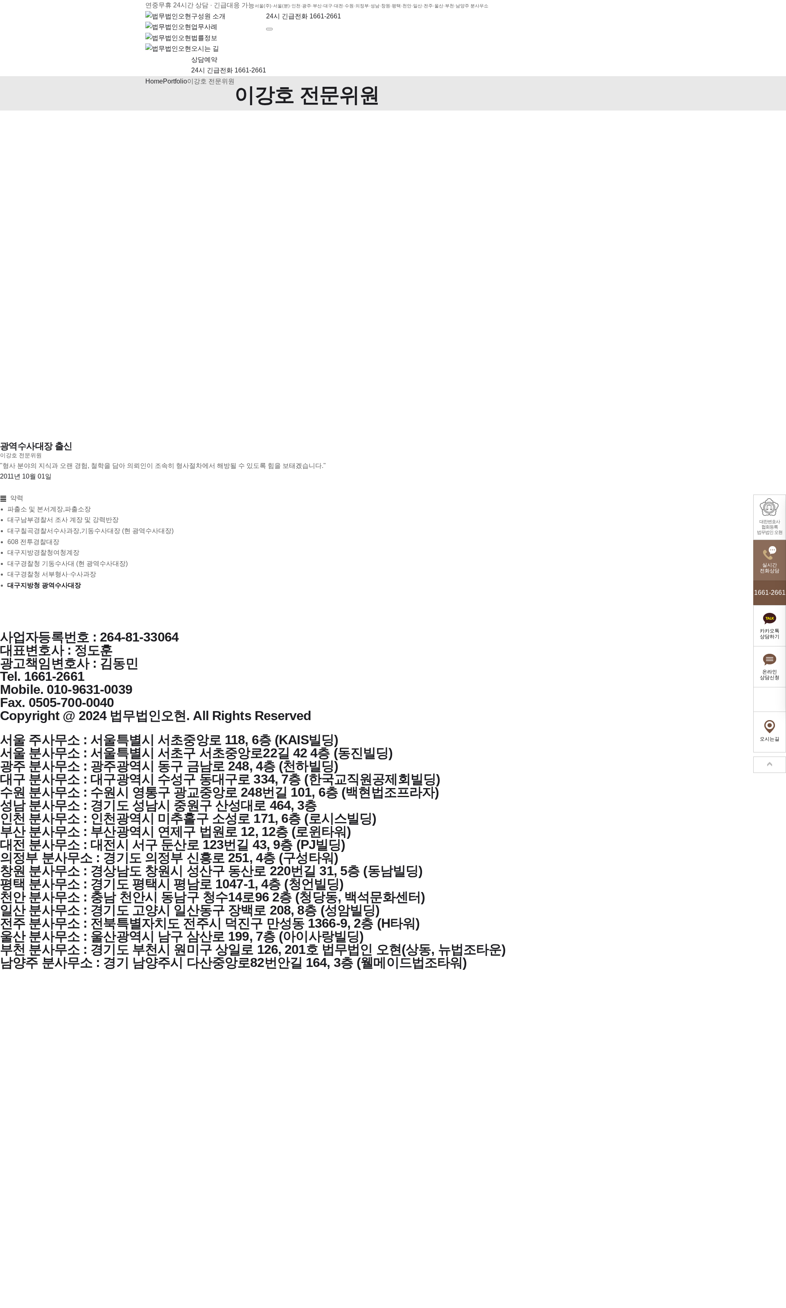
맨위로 (769, 765)
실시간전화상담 (769, 568)
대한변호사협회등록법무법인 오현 (769, 527)
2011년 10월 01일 (26, 476)
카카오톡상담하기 (769, 633)
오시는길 (769, 739)
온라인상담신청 (769, 674)
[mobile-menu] (269, 29)
